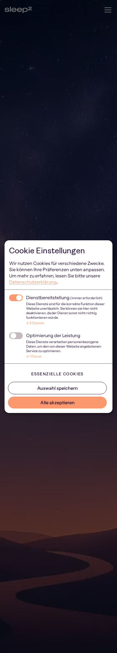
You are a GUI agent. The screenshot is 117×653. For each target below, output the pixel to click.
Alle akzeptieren (57, 402)
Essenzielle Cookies (57, 373)
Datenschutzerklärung (33, 282)
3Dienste (35, 323)
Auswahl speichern (57, 388)
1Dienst (34, 356)
